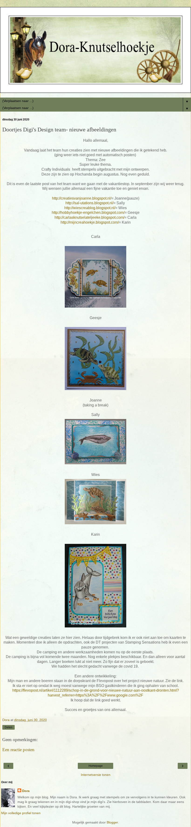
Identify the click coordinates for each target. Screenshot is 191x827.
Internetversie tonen (95, 775)
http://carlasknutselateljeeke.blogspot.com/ (89, 217)
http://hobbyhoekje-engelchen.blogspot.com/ (88, 213)
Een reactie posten (18, 749)
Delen (8, 727)
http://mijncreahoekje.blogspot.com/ (90, 222)
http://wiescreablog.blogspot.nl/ (89, 208)
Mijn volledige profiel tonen (21, 813)
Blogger (112, 822)
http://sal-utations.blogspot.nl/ (89, 203)
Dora (26, 791)
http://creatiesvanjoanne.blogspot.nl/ (81, 198)
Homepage (96, 765)
